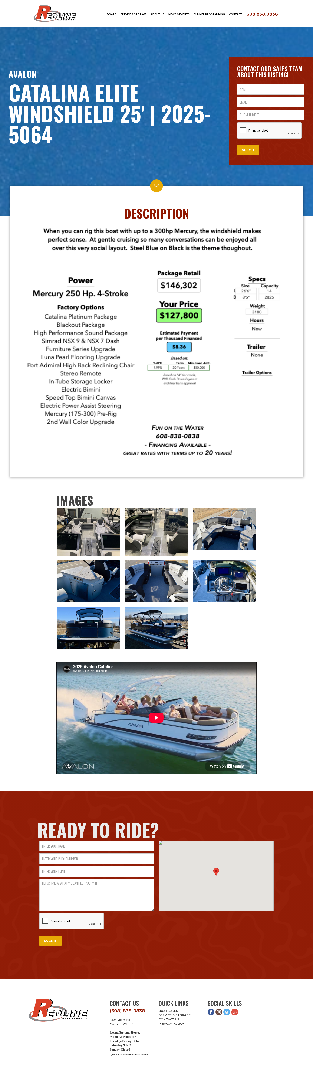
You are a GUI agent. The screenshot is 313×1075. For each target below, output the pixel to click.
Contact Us (169, 1019)
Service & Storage (175, 1015)
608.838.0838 (262, 14)
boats (111, 14)
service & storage (133, 14)
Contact (235, 14)
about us (157, 14)
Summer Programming (209, 14)
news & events (179, 14)
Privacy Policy (171, 1023)
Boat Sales (168, 1010)
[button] (216, 872)
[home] (55, 14)
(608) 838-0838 (127, 1010)
